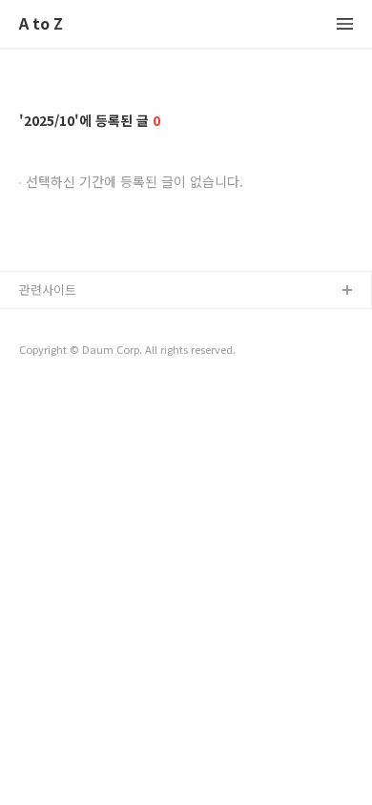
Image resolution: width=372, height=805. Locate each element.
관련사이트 (47, 289)
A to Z (41, 24)
